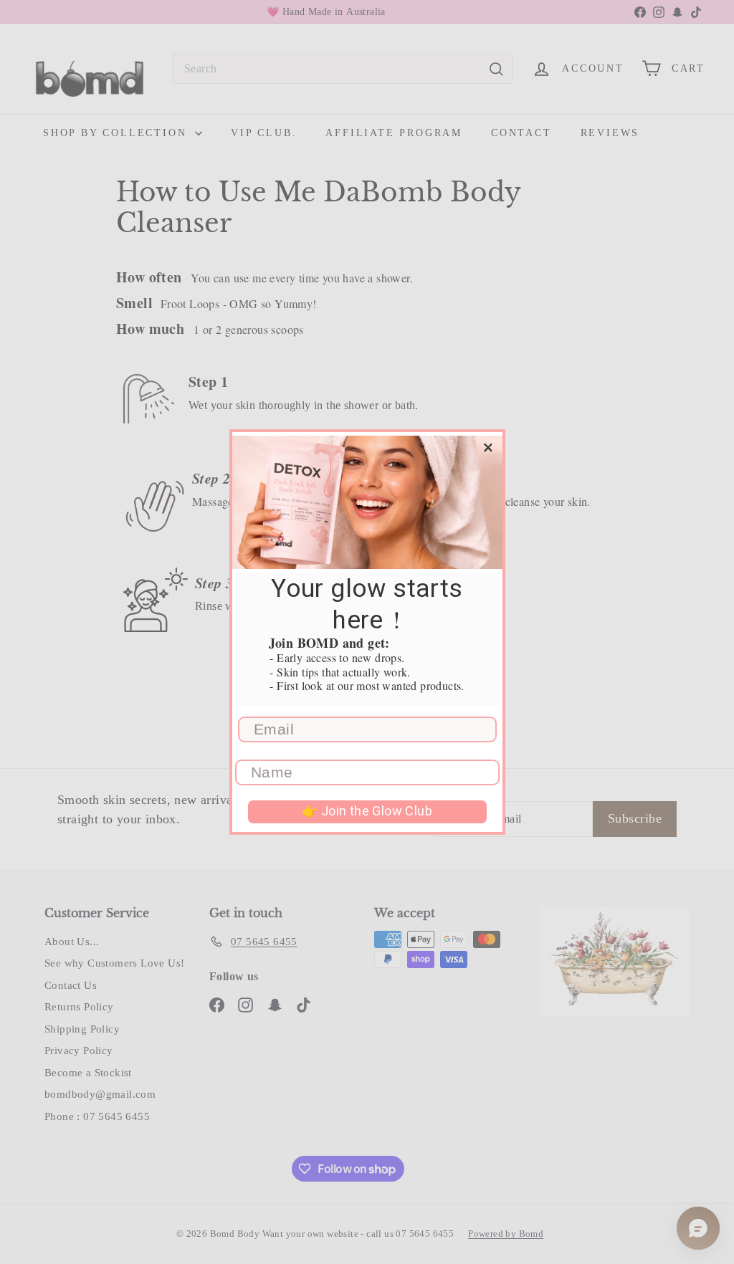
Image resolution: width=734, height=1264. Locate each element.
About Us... (71, 941)
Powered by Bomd (505, 1233)
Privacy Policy (78, 1050)
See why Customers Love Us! (114, 963)
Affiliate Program (393, 133)
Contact (521, 133)
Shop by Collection (117, 133)
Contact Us (70, 985)
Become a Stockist (88, 1072)
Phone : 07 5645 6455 (97, 1116)
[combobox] (342, 69)
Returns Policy (79, 1006)
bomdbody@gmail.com (100, 1094)
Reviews (610, 133)
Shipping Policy (82, 1029)
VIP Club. (264, 133)
